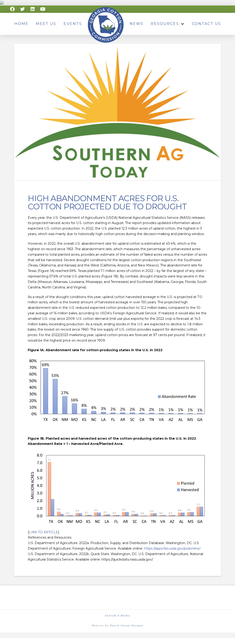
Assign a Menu (117, 615)
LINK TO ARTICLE (43, 532)
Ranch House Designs (126, 625)
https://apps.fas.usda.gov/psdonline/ (172, 548)
